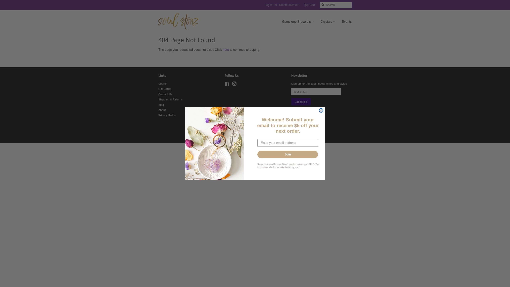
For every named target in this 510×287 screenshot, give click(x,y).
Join (287, 154)
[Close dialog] (321, 110)
